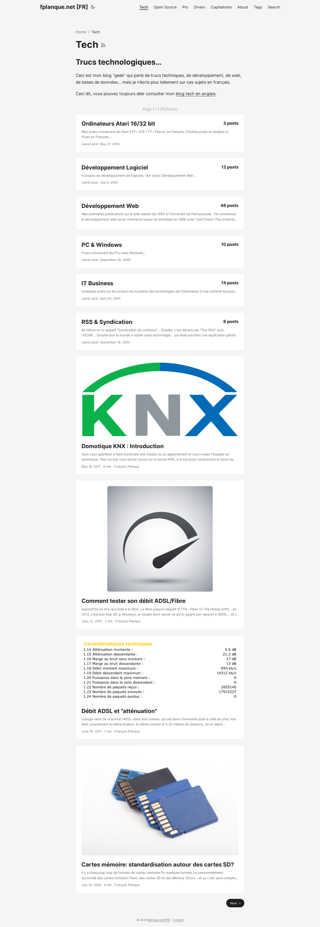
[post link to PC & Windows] (160, 252)
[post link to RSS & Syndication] (160, 331)
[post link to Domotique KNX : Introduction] (160, 415)
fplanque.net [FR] (64, 7)
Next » (235, 903)
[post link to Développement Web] (160, 213)
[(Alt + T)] (93, 7)
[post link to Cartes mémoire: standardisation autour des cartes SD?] (160, 819)
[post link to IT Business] (160, 290)
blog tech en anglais (196, 93)
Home (81, 32)
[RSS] (103, 44)
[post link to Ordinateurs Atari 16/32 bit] (160, 133)
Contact (178, 920)
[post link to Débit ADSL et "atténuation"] (160, 687)
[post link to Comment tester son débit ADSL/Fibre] (160, 554)
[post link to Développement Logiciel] (160, 174)
